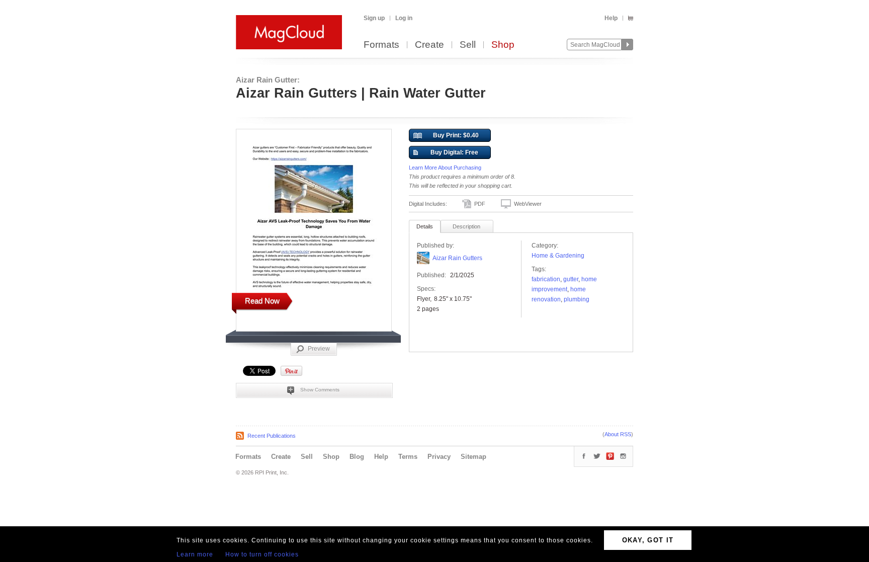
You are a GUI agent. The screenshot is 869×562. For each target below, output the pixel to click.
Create (429, 45)
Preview (319, 348)
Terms (407, 456)
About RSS (617, 434)
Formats (381, 45)
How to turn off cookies (262, 554)
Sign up (374, 18)
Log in (403, 18)
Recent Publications (271, 436)
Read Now (262, 300)
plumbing (576, 299)
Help (611, 18)
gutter (570, 279)
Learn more (195, 554)
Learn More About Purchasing (445, 168)
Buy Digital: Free (454, 152)
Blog (357, 456)
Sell (468, 45)
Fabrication (546, 279)
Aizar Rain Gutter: (268, 79)
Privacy (439, 456)
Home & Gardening (558, 255)
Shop (502, 45)
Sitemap (473, 456)
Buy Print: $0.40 (456, 135)
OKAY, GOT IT (648, 540)
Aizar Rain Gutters (457, 258)
